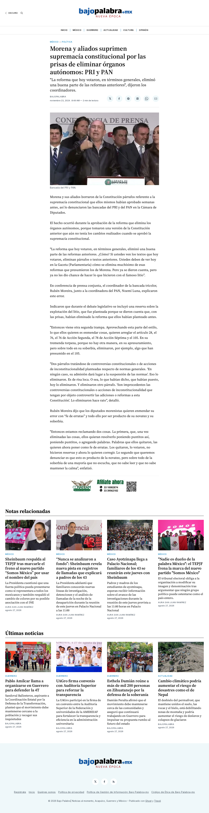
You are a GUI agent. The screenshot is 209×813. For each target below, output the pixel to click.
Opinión (143, 30)
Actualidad (111, 30)
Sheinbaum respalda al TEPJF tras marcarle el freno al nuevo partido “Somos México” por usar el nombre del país (27, 568)
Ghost (148, 800)
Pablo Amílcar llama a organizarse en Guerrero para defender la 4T (26, 685)
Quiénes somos (47, 792)
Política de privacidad (71, 792)
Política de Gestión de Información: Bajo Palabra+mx (118, 792)
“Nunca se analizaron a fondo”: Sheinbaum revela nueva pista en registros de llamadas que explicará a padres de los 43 (79, 568)
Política (67, 42)
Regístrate (20, 792)
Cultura (128, 30)
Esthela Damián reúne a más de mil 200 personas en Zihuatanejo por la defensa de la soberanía (128, 687)
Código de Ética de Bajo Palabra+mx (173, 792)
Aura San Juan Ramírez (19, 607)
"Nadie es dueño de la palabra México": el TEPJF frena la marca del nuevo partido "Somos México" (180, 565)
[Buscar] (21, 13)
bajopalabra (58, 96)
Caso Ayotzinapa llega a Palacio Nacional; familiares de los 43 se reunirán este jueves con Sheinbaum (128, 568)
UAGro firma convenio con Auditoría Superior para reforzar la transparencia (76, 687)
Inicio (64, 30)
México (77, 30)
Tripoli (157, 800)
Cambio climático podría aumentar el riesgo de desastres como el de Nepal (179, 687)
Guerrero (92, 30)
